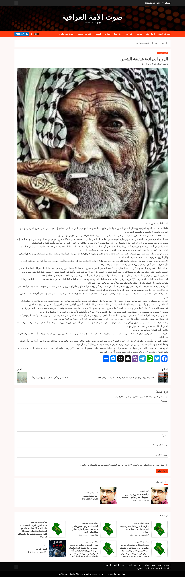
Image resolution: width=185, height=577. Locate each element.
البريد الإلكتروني (160, 445)
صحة (45, 546)
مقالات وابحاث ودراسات (141, 523)
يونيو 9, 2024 (146, 64)
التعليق (164, 401)
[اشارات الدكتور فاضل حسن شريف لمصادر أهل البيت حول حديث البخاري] (159, 529)
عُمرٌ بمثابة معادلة (90, 495)
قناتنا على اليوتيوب (84, 34)
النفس (87, 493)
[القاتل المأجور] (57, 548)
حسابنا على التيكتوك (66, 34)
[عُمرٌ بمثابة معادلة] (108, 495)
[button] (31, 34)
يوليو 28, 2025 (142, 501)
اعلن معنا (117, 34)
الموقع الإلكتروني (161, 455)
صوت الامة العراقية (92, 16)
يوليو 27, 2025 (91, 499)
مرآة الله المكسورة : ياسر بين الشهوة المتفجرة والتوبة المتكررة (135, 496)
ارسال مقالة (150, 34)
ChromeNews (82, 574)
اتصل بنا (107, 34)
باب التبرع (128, 34)
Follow (20, 34)
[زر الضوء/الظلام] (36, 34)
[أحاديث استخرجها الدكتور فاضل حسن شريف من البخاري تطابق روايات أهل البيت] (108, 529)
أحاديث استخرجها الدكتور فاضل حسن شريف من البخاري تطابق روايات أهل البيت (85, 529)
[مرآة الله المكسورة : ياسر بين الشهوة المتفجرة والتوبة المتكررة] (159, 495)
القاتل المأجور (41, 549)
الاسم (165, 435)
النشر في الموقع (164, 34)
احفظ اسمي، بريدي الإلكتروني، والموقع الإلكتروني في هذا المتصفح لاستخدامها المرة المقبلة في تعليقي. (122, 464)
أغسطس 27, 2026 (141, 535)
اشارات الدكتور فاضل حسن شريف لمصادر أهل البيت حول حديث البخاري (134, 529)
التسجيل (98, 34)
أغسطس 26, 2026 (38, 552)
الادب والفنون (162, 53)
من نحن (139, 34)
